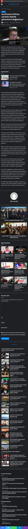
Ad (2, 317)
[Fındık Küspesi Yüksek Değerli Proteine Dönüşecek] (5, 361)
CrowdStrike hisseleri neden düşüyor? (10, 451)
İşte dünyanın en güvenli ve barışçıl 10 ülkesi (16, 446)
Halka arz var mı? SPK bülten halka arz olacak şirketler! (17, 409)
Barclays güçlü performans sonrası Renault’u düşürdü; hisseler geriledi (12, 349)
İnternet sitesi (4, 327)
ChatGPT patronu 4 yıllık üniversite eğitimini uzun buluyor (7, 256)
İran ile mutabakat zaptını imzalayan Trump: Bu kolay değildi (16, 374)
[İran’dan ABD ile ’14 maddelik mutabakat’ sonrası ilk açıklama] (5, 380)
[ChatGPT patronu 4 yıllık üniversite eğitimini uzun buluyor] (7, 249)
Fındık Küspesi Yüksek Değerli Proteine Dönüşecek (14, 1)
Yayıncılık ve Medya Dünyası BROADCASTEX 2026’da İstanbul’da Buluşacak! (20, 256)
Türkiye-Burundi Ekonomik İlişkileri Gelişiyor (16, 391)
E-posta (3, 322)
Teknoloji (9, 8)
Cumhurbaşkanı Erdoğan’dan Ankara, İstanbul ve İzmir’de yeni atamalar (18, 457)
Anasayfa (4, 8)
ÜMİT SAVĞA (5, 22)
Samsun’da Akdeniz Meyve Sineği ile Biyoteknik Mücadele (18, 385)
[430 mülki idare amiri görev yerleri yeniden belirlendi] (5, 422)
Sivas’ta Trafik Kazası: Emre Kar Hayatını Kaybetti (17, 403)
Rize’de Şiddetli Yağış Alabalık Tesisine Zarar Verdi (17, 440)
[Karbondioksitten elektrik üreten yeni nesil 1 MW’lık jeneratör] (7, 265)
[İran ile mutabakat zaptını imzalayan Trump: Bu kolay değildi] (5, 374)
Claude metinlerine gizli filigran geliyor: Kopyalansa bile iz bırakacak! (20, 286)
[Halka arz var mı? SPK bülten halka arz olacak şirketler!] (5, 410)
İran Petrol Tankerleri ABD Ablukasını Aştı (16, 415)
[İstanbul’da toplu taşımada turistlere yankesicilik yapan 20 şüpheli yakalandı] (5, 367)
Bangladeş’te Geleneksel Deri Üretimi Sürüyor (17, 427)
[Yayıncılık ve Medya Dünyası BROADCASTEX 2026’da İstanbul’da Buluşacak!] (21, 249)
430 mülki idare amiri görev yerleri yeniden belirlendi (17, 421)
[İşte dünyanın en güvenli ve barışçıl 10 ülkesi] (5, 447)
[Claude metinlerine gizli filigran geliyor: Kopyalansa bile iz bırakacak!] (21, 280)
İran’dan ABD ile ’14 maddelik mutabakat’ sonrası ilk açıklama (18, 379)
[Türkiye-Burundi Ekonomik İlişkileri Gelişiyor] (5, 392)
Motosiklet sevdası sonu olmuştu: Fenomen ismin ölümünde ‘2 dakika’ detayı (16, 434)
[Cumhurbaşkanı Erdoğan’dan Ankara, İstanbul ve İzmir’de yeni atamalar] (5, 457)
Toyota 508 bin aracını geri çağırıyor (6, 285)
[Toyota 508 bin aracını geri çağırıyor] (7, 280)
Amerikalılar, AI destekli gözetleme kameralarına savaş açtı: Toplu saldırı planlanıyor (17, 84)
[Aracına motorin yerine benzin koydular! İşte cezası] (5, 355)
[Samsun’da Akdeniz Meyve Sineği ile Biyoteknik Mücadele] (5, 386)
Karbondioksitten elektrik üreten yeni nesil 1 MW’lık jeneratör (7, 272)
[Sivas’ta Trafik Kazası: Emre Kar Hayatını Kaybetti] (5, 404)
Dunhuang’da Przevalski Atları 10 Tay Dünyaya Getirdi (18, 397)
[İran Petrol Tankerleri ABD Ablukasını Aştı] (5, 416)
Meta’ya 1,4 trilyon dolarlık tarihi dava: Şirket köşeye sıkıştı (19, 272)
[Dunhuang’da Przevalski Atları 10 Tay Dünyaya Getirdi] (5, 398)
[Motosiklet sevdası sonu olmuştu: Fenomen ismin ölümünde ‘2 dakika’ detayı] (5, 434)
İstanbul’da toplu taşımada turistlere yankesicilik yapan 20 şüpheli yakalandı (17, 367)
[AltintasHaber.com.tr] (14, 4)
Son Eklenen (14, 344)
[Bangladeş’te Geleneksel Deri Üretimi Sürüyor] (5, 428)
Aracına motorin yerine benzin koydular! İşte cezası (17, 354)
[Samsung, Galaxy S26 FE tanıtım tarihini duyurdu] (5, 77)
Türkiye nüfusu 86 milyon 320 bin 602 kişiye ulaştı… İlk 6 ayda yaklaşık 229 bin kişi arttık (18, 463)
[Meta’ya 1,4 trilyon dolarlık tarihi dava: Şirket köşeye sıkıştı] (21, 265)
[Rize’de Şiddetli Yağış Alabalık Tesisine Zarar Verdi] (5, 441)
